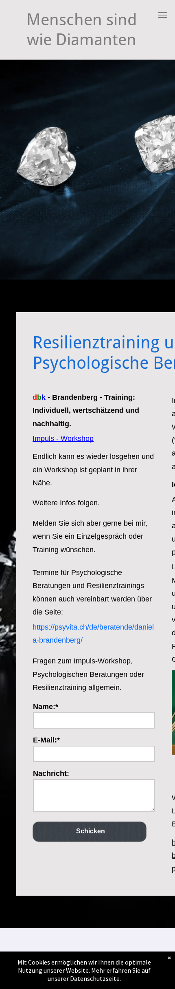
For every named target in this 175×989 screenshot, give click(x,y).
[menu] (163, 15)
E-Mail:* (46, 740)
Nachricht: (51, 773)
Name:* (45, 707)
